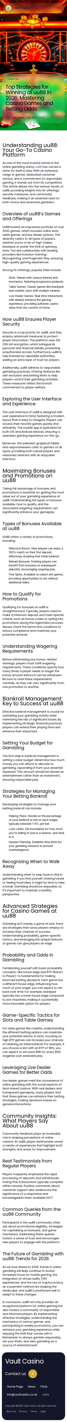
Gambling (13, 79)
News (32, 1386)
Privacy (23, 1411)
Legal (43, 1411)
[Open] (57, 8)
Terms (33, 1411)
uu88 (38, 166)
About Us (11, 1411)
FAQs (44, 1386)
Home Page (15, 1386)
